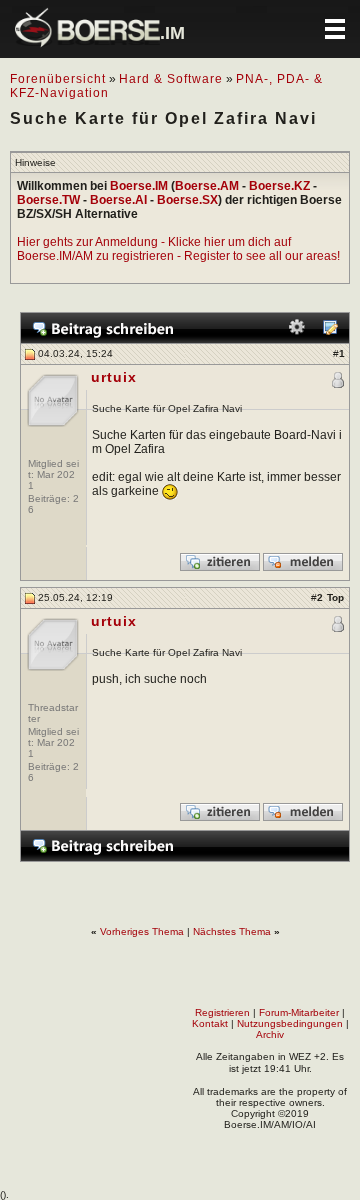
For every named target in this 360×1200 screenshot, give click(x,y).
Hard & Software (171, 79)
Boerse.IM (139, 186)
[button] (335, 29)
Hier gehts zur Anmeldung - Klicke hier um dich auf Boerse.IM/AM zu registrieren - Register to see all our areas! (178, 249)
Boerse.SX (187, 200)
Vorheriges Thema (142, 931)
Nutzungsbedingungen (290, 1023)
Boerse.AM (207, 186)
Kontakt (210, 1023)
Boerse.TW (48, 200)
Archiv (270, 1034)
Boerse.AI (118, 200)
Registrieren (222, 1012)
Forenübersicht (58, 79)
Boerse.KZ (279, 186)
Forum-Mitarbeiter (299, 1012)
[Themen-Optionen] (297, 331)
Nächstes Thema (232, 931)
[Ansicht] (330, 331)
